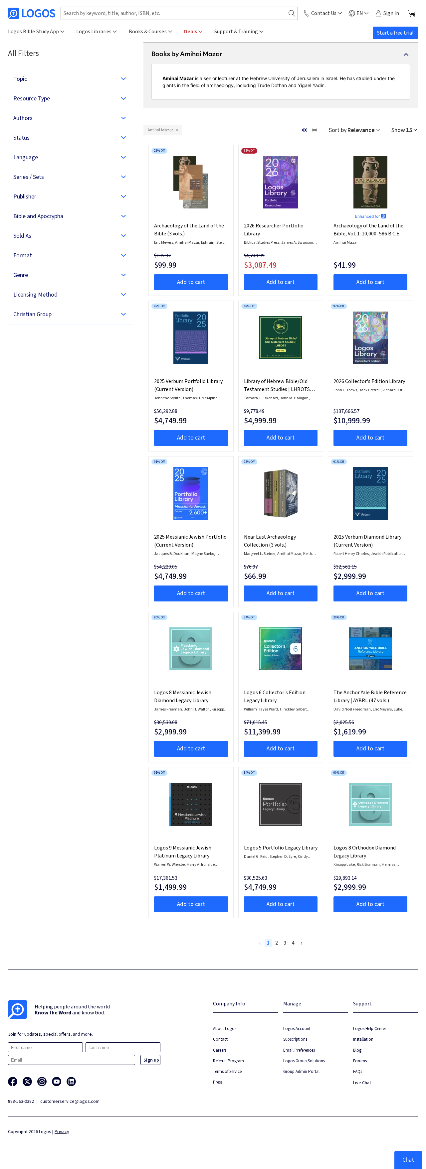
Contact (220, 1039)
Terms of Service (227, 1071)
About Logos (224, 1028)
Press (217, 1082)
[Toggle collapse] (406, 55)
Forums (360, 1061)
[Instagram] (42, 1081)
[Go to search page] (292, 13)
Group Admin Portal (301, 1071)
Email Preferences (299, 1050)
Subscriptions (295, 1039)
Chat (408, 1160)
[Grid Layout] (304, 130)
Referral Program (228, 1061)
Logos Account (297, 1028)
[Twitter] (27, 1081)
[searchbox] (179, 13)
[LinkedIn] (71, 1081)
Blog (357, 1050)
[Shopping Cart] (411, 13)
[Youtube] (56, 1081)
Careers (219, 1050)
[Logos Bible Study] (31, 13)
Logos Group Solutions (304, 1061)
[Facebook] (12, 1081)
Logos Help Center (369, 1028)
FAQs (357, 1071)
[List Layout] (314, 130)
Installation (363, 1039)
